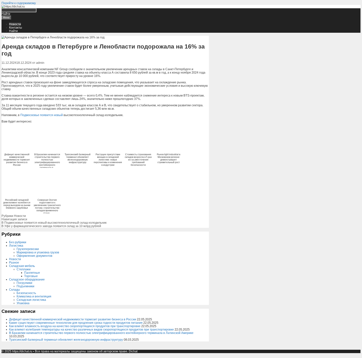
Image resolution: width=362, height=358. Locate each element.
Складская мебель (22, 266)
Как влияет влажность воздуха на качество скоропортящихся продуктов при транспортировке (74, 326)
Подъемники (25, 286)
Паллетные (32, 272)
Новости (15, 24)
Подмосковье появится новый (41, 115)
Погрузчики (24, 282)
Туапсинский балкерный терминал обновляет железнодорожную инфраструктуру (66, 339)
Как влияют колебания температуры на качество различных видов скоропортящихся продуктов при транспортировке (91, 329)
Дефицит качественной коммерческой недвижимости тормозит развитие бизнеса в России (72, 319)
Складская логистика (31, 299)
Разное (14, 262)
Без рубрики (17, 242)
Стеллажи (24, 269)
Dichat (133, 351)
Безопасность (26, 293)
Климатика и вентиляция (34, 296)
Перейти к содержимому (19, 3)
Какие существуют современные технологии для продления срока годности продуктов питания (76, 322)
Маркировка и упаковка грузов (38, 252)
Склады (14, 289)
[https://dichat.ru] (13, 6)
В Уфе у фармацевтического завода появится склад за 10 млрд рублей (51, 226)
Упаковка (23, 303)
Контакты (15, 27)
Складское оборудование (27, 279)
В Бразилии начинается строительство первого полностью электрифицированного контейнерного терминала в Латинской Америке (101, 332)
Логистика (16, 245)
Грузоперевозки (28, 249)
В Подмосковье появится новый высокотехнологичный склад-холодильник (54, 222)
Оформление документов (34, 255)
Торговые (31, 276)
